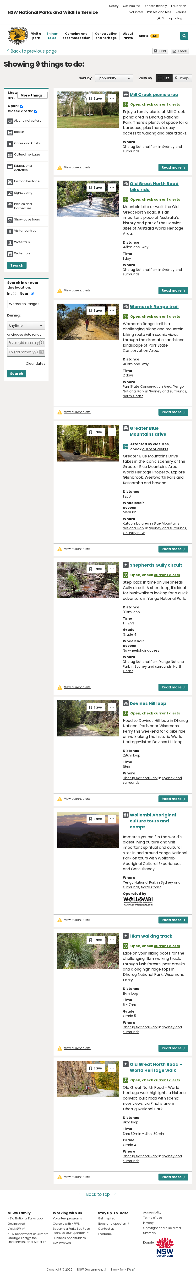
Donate (148, 1242)
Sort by (85, 78)
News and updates (112, 1224)
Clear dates (35, 363)
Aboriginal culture (28, 120)
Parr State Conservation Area (147, 386)
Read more (172, 167)
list (166, 78)
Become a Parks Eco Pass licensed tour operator (71, 1231)
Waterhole (22, 253)
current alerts (167, 104)
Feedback (105, 1234)
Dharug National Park (140, 146)
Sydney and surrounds (167, 391)
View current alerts (77, 167)
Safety (114, 6)
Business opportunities (69, 1238)
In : (9, 293)
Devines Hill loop (148, 703)
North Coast (133, 396)
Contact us (106, 1229)
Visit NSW (14, 1229)
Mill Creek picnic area (154, 94)
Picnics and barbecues (23, 206)
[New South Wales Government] (165, 1247)
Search (16, 265)
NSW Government (90, 1269)
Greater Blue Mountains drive (148, 431)
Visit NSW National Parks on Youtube (32, 1269)
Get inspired (131, 6)
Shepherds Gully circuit (156, 565)
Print (162, 51)
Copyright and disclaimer (162, 1228)
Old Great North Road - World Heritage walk (156, 1067)
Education (178, 6)
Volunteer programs (67, 1218)
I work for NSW (121, 1269)
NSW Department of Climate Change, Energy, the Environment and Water (28, 1238)
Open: (13, 106)
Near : (25, 293)
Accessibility (152, 1212)
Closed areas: (20, 111)
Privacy (148, 1223)
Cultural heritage (27, 154)
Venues (180, 12)
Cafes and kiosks (27, 143)
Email (182, 51)
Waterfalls (22, 242)
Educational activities (23, 168)
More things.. (32, 95)
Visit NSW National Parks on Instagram (22, 1269)
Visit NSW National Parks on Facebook (12, 1269)
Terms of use (152, 1218)
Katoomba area (136, 523)
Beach (19, 132)
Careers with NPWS (66, 1224)
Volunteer (136, 12)
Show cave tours (27, 219)
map (184, 78)
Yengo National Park (139, 882)
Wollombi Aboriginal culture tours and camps (153, 821)
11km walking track (151, 936)
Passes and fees (159, 12)
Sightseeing (23, 193)
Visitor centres (25, 231)
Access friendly (156, 6)
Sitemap (149, 1233)
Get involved (62, 1243)
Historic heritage (27, 181)
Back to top (98, 1194)
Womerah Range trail (154, 307)
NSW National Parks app (25, 1218)
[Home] (18, 36)
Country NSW (134, 533)
